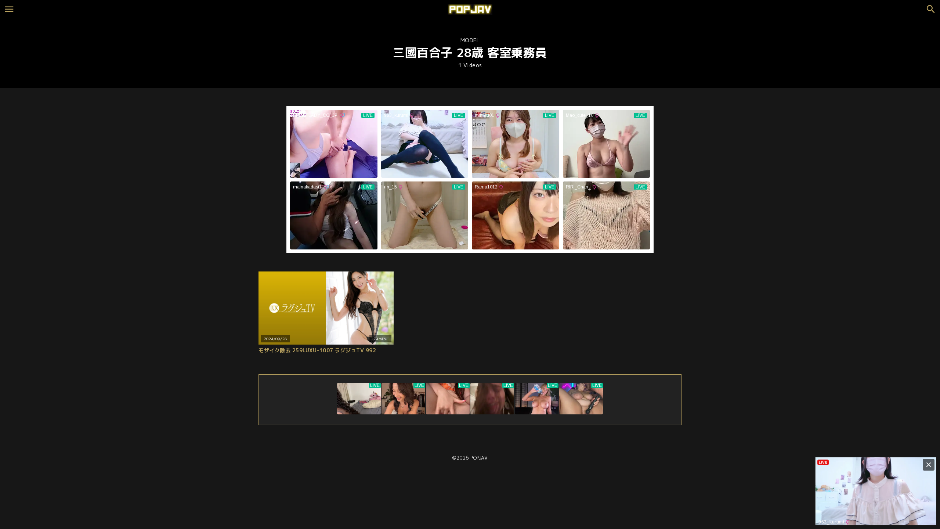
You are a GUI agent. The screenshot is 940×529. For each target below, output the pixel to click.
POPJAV (479, 457)
